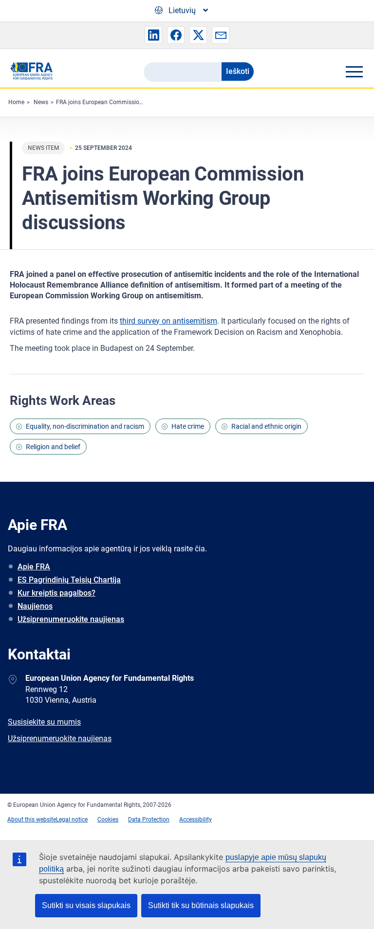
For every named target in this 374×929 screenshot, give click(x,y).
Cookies (107, 819)
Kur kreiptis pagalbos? (56, 593)
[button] (153, 35)
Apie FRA (34, 566)
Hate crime (187, 426)
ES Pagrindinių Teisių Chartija (69, 579)
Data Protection (148, 819)
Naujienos (35, 606)
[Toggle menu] (354, 71)
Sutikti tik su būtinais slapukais (201, 905)
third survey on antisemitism (168, 321)
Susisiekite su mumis (44, 722)
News (41, 102)
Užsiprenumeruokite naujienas (71, 619)
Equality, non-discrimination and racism (85, 426)
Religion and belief (53, 447)
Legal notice (72, 819)
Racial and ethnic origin (266, 426)
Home (16, 102)
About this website (31, 819)
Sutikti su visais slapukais (86, 905)
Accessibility (195, 819)
